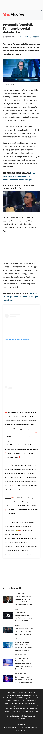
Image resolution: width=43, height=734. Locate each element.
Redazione (11, 692)
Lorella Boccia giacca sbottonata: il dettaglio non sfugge (20, 296)
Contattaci (21, 719)
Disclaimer (31, 692)
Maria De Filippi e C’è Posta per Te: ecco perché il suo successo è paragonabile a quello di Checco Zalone (23, 663)
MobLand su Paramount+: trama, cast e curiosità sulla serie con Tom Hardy (24, 631)
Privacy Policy (21, 692)
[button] (32, 15)
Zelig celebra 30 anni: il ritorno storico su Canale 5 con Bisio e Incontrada (24, 679)
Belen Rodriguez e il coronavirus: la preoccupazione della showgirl (19, 176)
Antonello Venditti (23, 555)
